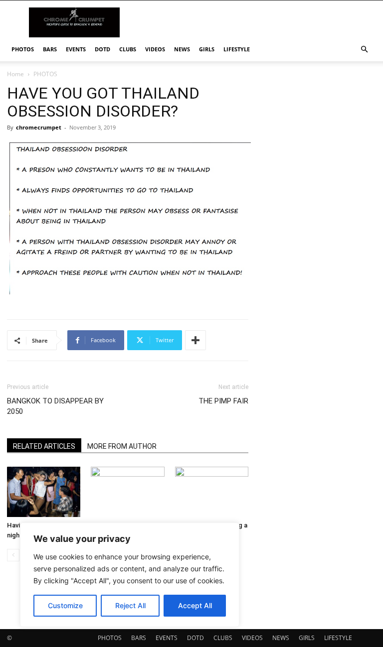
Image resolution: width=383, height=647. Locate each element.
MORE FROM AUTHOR (122, 446)
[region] (129, 574)
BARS (50, 49)
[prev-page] (13, 555)
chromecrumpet (38, 127)
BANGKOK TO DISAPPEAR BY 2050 (55, 406)
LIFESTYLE (236, 49)
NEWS (182, 49)
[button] (364, 49)
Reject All (130, 605)
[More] (195, 340)
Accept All (195, 605)
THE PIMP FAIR (223, 400)
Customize (65, 605)
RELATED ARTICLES (44, 446)
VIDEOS (155, 49)
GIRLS (206, 49)
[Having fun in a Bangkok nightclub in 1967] (43, 492)
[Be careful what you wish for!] (127, 492)
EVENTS (76, 49)
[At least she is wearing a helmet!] (211, 492)
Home (15, 74)
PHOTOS (22, 49)
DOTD (102, 49)
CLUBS (127, 49)
